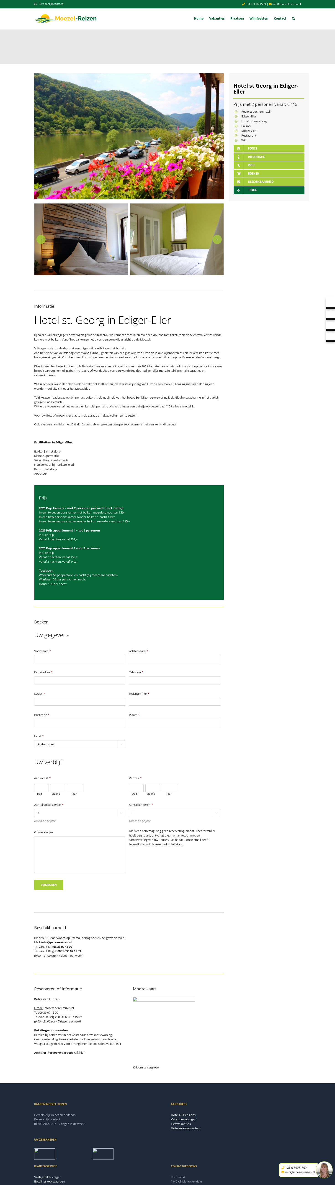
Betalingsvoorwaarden (49, 1181)
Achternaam (138, 651)
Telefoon (136, 672)
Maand (56, 793)
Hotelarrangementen (185, 1128)
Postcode (41, 715)
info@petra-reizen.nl (56, 942)
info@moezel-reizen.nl (286, 4)
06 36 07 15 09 (48, 1012)
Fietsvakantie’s (181, 1124)
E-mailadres (43, 672)
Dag (39, 793)
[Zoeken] (293, 18)
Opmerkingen (43, 832)
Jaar (74, 793)
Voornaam (42, 651)
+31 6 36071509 (255, 4)
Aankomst (42, 778)
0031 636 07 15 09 (70, 1017)
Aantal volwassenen (49, 805)
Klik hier (79, 1052)
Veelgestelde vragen (47, 1177)
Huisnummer (139, 694)
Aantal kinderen (141, 805)
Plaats (134, 715)
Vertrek (135, 778)
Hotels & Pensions (183, 1115)
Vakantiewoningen (183, 1119)
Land (39, 736)
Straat (39, 694)
